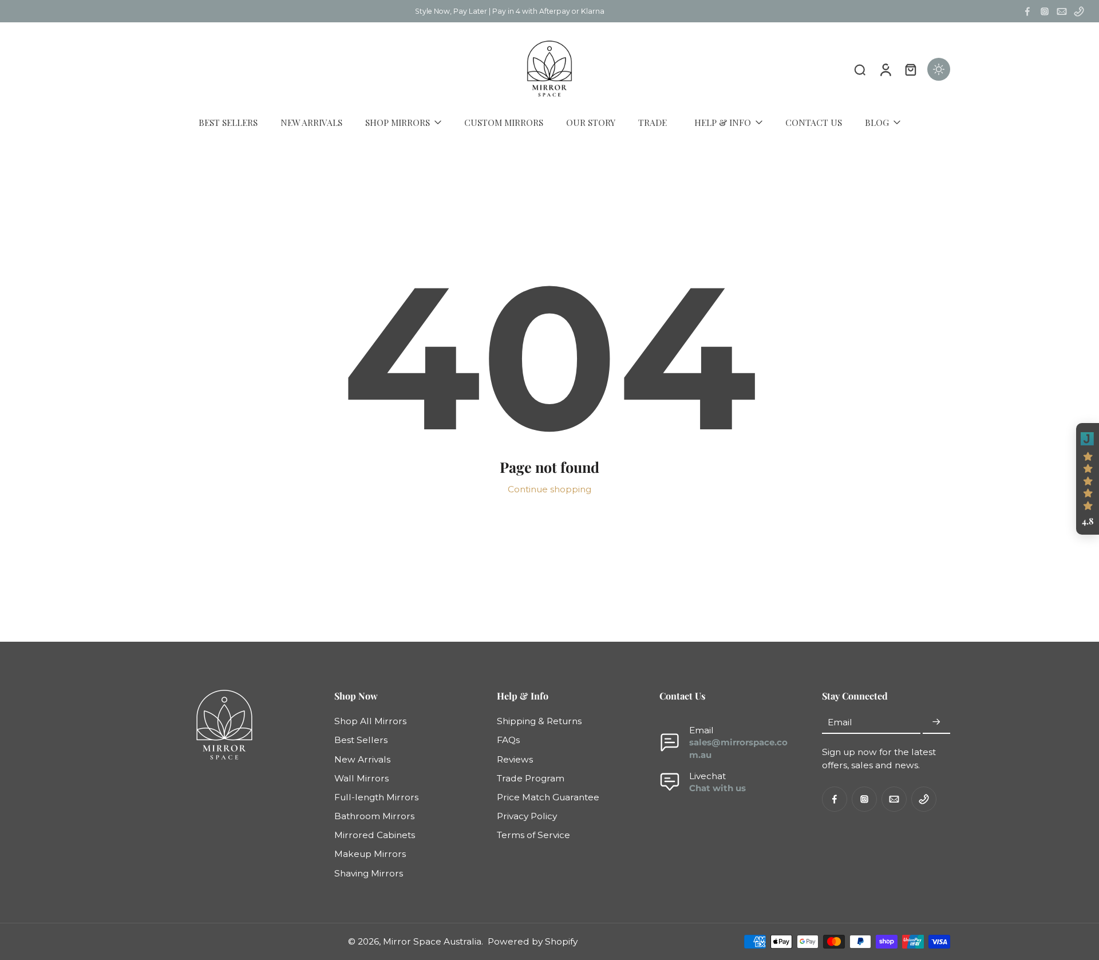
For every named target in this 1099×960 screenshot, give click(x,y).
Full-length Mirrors (376, 797)
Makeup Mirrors (370, 854)
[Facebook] (1027, 11)
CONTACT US (813, 122)
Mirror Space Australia (432, 941)
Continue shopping (549, 489)
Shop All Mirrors (370, 721)
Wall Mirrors (361, 778)
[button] (1087, 479)
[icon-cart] (910, 69)
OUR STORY (590, 122)
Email (840, 722)
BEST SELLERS (228, 122)
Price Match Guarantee (548, 797)
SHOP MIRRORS (397, 122)
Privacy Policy (527, 816)
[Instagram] (1044, 11)
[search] (859, 69)
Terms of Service (533, 834)
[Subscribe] (936, 722)
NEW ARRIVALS (311, 122)
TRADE (652, 122)
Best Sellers (361, 740)
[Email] (1061, 11)
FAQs (508, 740)
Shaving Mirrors (368, 873)
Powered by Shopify (533, 941)
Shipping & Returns (539, 721)
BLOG (877, 122)
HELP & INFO (722, 122)
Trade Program (530, 778)
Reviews (515, 759)
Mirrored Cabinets (374, 834)
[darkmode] (938, 69)
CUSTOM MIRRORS (503, 122)
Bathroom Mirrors (374, 816)
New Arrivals (362, 759)
